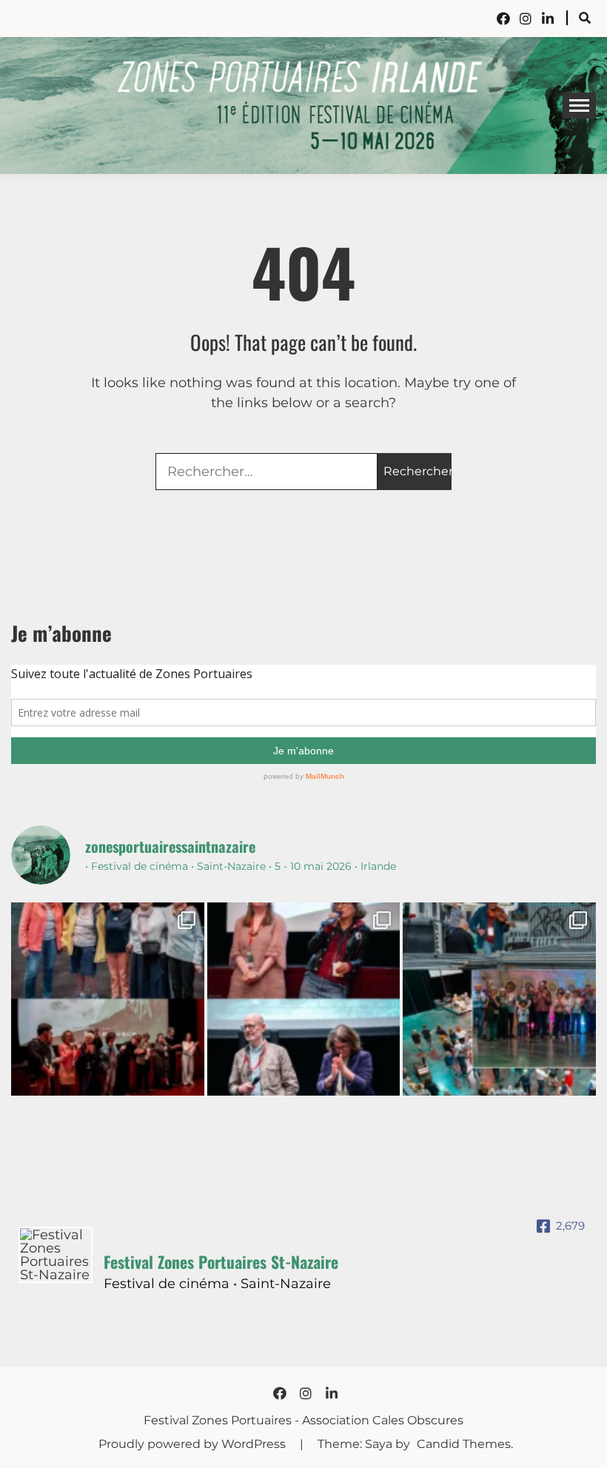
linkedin (548, 18)
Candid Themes (464, 1444)
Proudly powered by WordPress (193, 1444)
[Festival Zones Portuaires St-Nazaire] (56, 1255)
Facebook (503, 18)
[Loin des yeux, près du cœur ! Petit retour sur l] (107, 999)
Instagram (525, 18)
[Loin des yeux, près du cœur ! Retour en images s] (303, 999)
